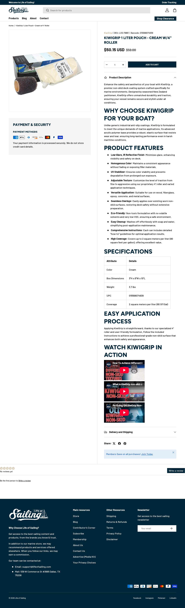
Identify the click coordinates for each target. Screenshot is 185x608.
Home (11, 25)
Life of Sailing (20, 598)
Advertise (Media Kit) (84, 556)
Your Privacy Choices (84, 562)
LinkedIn (173, 598)
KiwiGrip (108, 32)
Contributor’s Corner (84, 527)
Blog (24, 18)
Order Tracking (169, 2)
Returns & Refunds (116, 521)
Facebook (137, 598)
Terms (109, 527)
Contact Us (79, 550)
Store (76, 516)
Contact (44, 18)
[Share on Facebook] (119, 443)
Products (14, 18)
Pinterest (161, 598)
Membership (79, 539)
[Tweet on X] (114, 443)
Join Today (147, 454)
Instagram (149, 598)
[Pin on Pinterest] (125, 443)
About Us (78, 545)
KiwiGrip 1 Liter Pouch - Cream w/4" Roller (32, 25)
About (33, 18)
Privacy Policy (113, 533)
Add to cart (152, 64)
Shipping (111, 516)
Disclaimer (112, 539)
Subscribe (78, 533)
